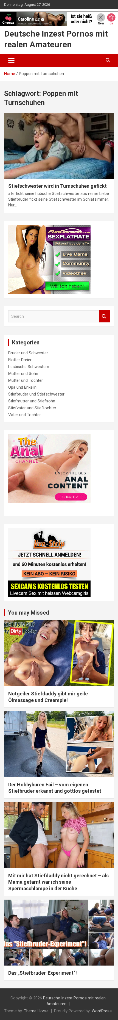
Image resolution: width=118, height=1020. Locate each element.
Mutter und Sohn (23, 373)
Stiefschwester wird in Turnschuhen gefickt (57, 186)
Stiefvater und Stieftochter (32, 407)
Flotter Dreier (20, 359)
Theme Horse (36, 1010)
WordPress (102, 1010)
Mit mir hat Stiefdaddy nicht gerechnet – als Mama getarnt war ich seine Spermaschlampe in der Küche (58, 882)
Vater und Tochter (24, 414)
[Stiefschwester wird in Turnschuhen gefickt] (59, 146)
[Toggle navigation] (11, 60)
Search (104, 316)
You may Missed (28, 612)
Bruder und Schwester (28, 352)
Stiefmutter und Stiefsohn (31, 401)
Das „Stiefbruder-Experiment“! (42, 973)
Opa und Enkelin (22, 387)
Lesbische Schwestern (28, 366)
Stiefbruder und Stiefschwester (36, 394)
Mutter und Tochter (25, 380)
